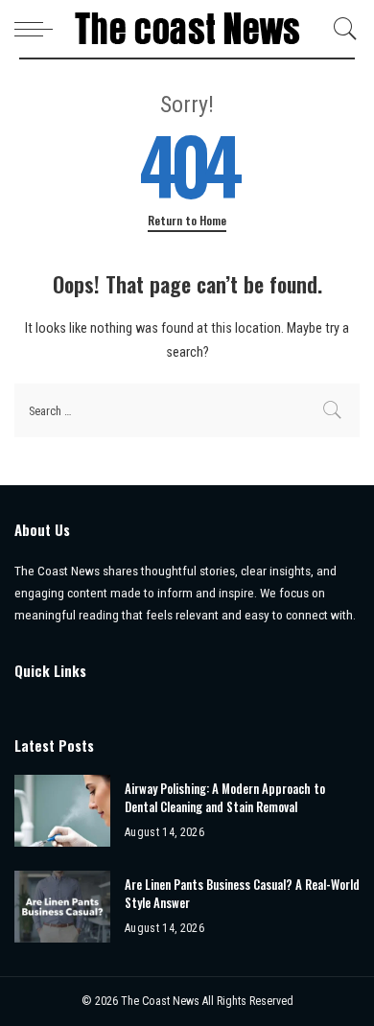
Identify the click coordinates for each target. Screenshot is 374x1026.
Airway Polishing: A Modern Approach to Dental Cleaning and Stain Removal (225, 798)
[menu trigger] (38, 29)
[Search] (340, 29)
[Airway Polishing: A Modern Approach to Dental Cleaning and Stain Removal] (62, 811)
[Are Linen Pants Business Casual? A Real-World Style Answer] (62, 907)
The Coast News (161, 1001)
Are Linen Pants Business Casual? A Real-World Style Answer (242, 893)
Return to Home (187, 220)
